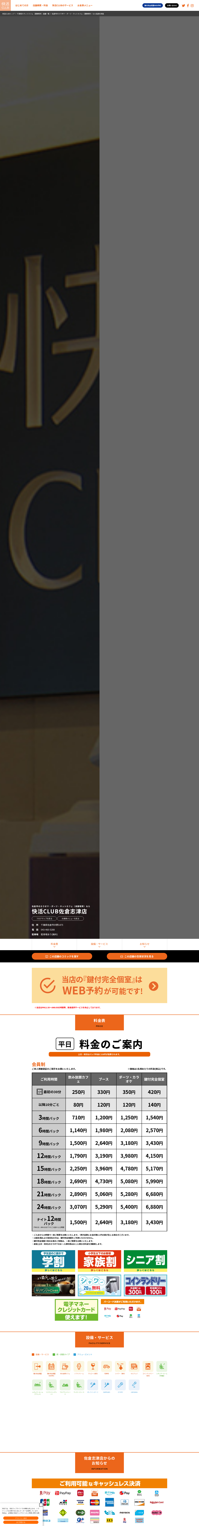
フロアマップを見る (44, 918)
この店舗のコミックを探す (64, 956)
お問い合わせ (172, 5)
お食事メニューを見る (70, 918)
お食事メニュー (85, 5)
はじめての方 (21, 5)
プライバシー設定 (21, 1518)
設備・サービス (99, 944)
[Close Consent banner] (41, 1505)
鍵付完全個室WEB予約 (152, 5)
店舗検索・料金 (40, 5)
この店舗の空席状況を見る (139, 956)
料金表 (54, 944)
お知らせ (144, 944)
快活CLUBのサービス (62, 5)
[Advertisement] (99, 1425)
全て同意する (20, 1522)
